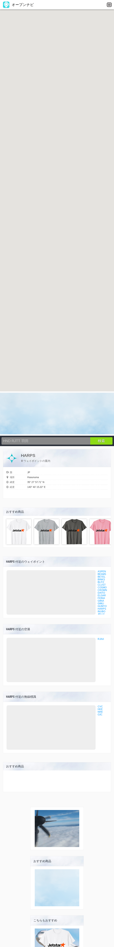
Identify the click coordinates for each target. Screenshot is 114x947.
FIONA (101, 598)
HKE (100, 709)
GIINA (101, 601)
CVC (100, 706)
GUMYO (102, 606)
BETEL (101, 577)
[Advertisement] (57, 413)
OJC (100, 714)
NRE (100, 712)
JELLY (101, 614)
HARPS (102, 609)
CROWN (102, 590)
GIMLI (101, 603)
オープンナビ (22, 5)
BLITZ (101, 582)
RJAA (101, 639)
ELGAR (102, 595)
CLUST (102, 585)
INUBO (101, 611)
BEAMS (102, 574)
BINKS (101, 579)
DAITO (101, 593)
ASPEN (102, 571)
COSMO (102, 587)
